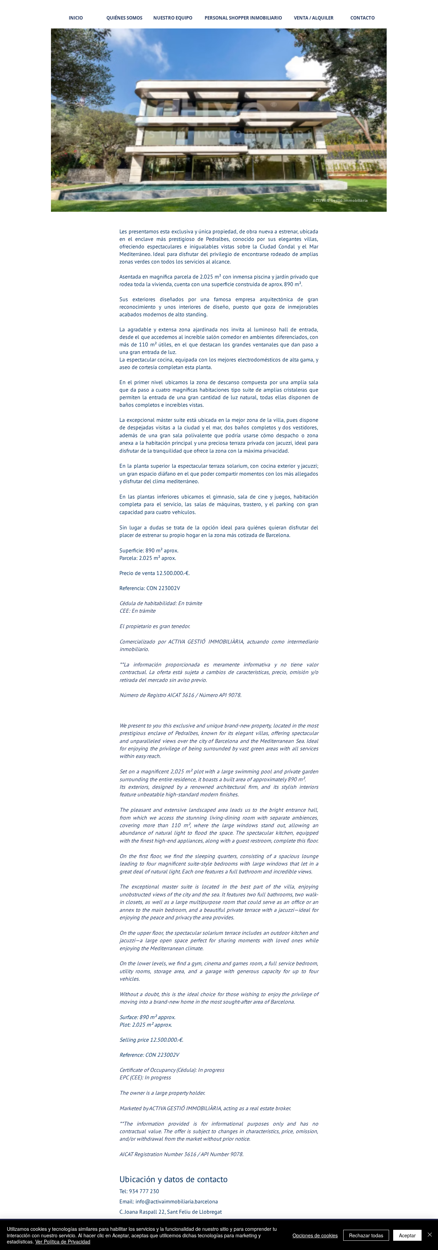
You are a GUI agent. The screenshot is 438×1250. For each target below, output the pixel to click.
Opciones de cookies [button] (315, 1235)
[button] (219, 120)
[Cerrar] (430, 1235)
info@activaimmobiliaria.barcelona (177, 1201)
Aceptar (407, 1235)
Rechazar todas (366, 1235)
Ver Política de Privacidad (62, 1241)
